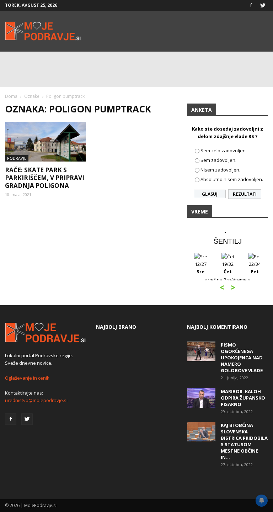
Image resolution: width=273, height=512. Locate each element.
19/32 (228, 268)
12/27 (201, 268)
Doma (11, 96)
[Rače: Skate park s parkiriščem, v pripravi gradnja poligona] (45, 142)
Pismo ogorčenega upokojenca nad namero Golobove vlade (242, 358)
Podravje (16, 158)
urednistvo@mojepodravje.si (36, 400)
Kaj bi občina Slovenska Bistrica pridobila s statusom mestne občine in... (244, 441)
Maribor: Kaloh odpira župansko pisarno (243, 397)
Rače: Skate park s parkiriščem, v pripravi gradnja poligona (44, 178)
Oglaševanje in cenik (27, 378)
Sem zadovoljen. (218, 160)
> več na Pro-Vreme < (227, 279)
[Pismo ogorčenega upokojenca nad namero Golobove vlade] (201, 351)
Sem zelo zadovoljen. (223, 150)
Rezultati (245, 194)
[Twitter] (262, 5)
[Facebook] (251, 5)
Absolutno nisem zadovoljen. (231, 179)
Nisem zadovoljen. (220, 170)
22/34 (255, 268)
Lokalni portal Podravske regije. (39, 355)
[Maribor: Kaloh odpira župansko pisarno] (201, 398)
